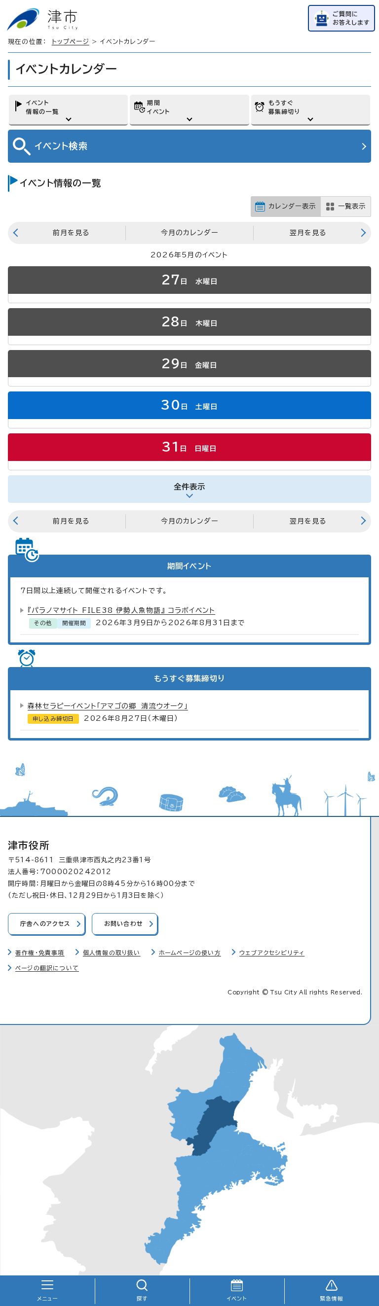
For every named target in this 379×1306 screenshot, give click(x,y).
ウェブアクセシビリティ (271, 952)
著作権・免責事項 (40, 952)
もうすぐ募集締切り (284, 107)
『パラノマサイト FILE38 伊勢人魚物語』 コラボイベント (121, 610)
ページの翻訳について (47, 968)
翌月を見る (308, 232)
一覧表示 (352, 206)
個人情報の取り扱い (112, 952)
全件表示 (190, 487)
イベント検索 (61, 145)
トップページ (70, 41)
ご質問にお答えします (351, 18)
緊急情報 (332, 1298)
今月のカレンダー (189, 232)
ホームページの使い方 (190, 952)
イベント (237, 1298)
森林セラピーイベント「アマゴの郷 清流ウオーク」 (108, 706)
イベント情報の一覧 (42, 107)
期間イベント (158, 107)
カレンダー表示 (292, 206)
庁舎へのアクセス (45, 923)
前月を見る (71, 232)
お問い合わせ (123, 923)
